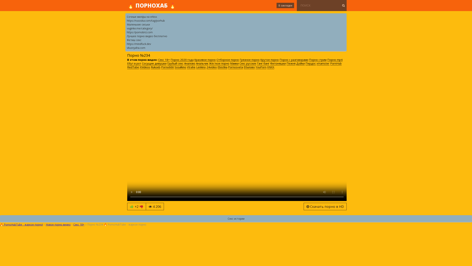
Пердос (311, 63)
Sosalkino (180, 67)
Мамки (234, 63)
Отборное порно (227, 60)
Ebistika (222, 67)
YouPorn (261, 67)
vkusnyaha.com (136, 48)
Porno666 (167, 67)
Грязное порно (250, 60)
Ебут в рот (134, 63)
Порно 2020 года (182, 60)
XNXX (270, 67)
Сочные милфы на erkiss (142, 16)
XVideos (145, 67)
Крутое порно (269, 60)
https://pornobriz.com (140, 32)
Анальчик (202, 63)
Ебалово (249, 67)
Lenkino (201, 67)
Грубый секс (175, 63)
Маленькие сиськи (138, 24)
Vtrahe (191, 67)
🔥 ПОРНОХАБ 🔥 (151, 5)
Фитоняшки (278, 63)
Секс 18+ (164, 60)
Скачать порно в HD (326, 206)
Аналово (189, 63)
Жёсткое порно (219, 63)
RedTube (133, 67)
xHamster (323, 63)
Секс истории (236, 218)
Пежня (291, 63)
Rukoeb (155, 67)
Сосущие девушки (154, 63)
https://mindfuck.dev (139, 44)
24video (211, 67)
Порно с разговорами (294, 60)
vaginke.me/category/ (140, 28)
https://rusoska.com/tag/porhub (146, 20)
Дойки (300, 63)
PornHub (336, 63)
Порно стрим (318, 60)
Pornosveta (235, 67)
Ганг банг (263, 63)
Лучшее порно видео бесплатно (147, 36)
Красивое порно (205, 60)
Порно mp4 (335, 60)
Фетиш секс (134, 40)
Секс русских (248, 63)
